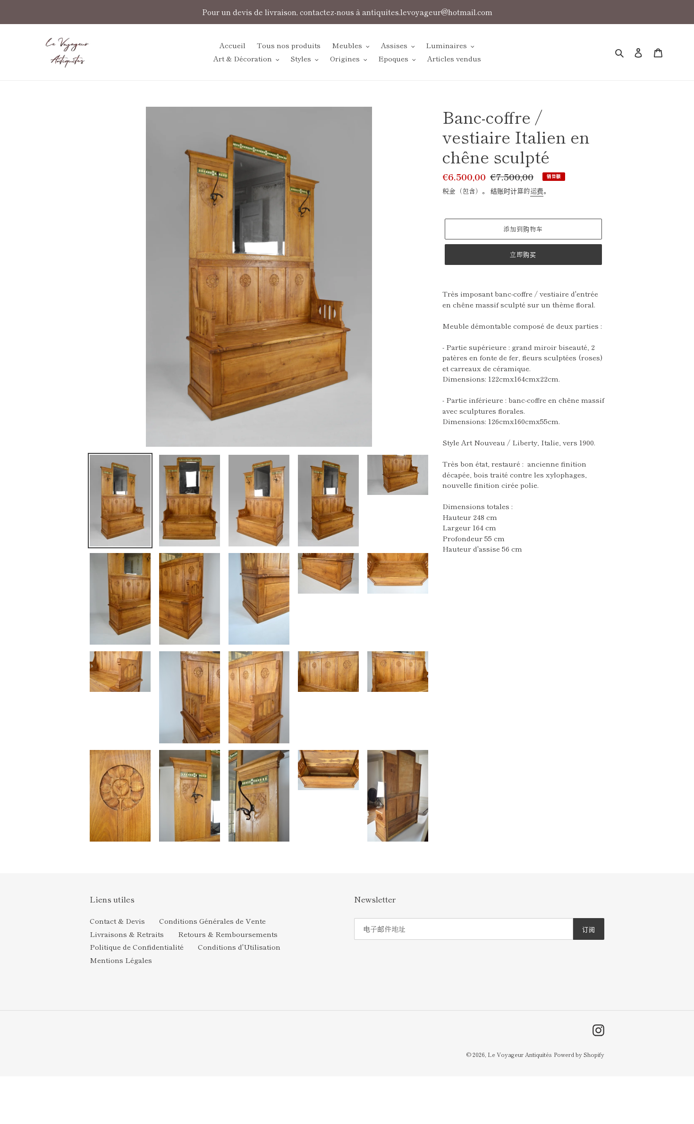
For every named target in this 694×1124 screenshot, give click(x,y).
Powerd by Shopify (579, 1054)
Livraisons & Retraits (127, 934)
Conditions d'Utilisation (239, 947)
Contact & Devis (117, 921)
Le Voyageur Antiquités (520, 1054)
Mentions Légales (121, 960)
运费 (536, 191)
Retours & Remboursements (228, 934)
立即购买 (523, 254)
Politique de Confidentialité (137, 947)
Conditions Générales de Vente (212, 921)
